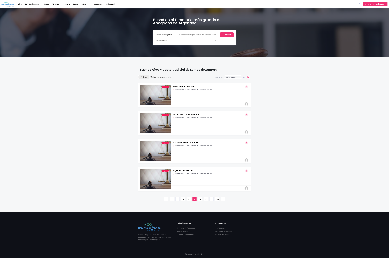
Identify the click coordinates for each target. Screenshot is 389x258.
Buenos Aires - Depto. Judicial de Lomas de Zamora (193, 90)
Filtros (145, 77)
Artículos (85, 4)
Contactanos (220, 228)
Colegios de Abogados (185, 234)
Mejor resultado (231, 77)
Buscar (228, 35)
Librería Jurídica (182, 231)
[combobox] (186, 40)
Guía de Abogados (32, 4)
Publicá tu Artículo (222, 234)
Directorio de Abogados (186, 228)
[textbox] (161, 40)
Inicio (20, 4)
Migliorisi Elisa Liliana (183, 170)
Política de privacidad (223, 231)
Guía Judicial (111, 4)
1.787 (217, 199)
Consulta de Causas (71, 4)
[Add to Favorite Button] (246, 86)
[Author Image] (246, 104)
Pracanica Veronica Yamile (185, 142)
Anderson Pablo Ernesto (184, 86)
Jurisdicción (183, 35)
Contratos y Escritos (51, 4)
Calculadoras (96, 4)
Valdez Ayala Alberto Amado (186, 114)
